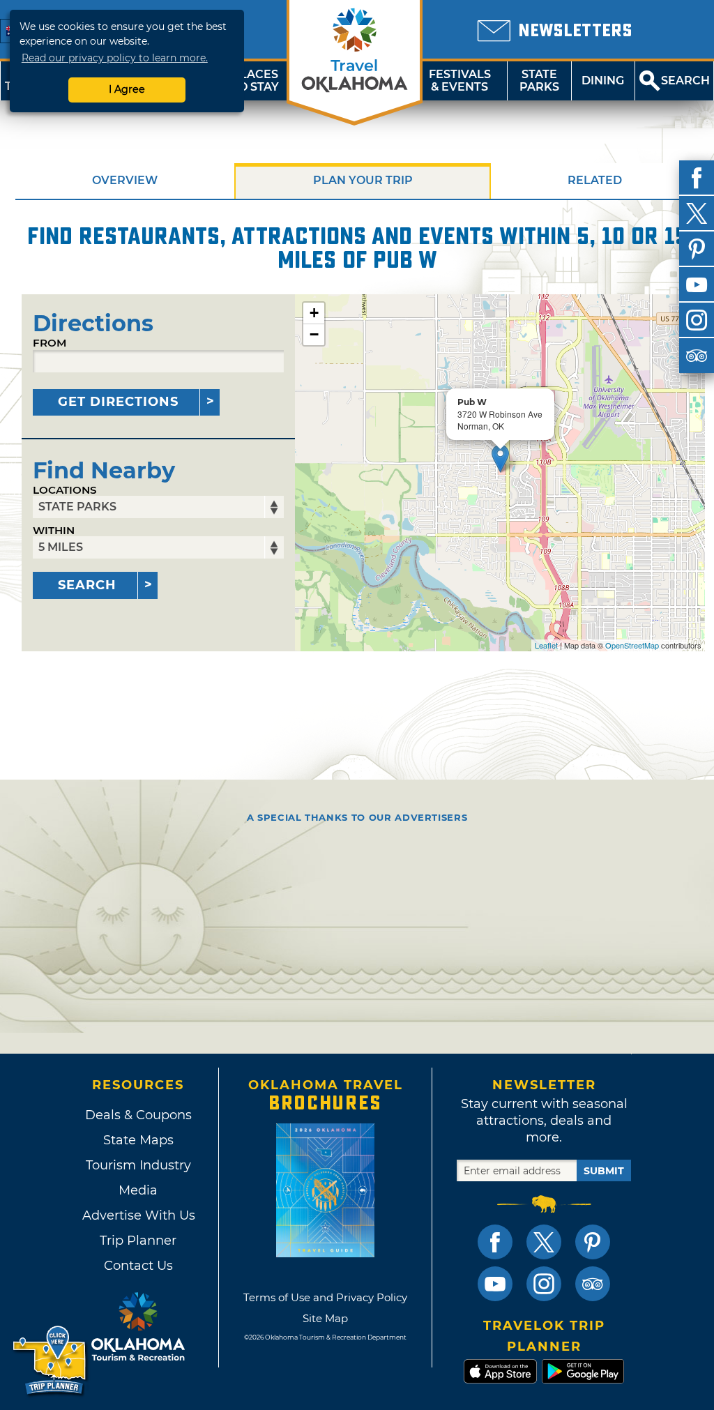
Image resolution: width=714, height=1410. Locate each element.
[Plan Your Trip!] (50, 1361)
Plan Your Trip (363, 180)
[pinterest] (696, 249)
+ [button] (314, 312)
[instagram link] (543, 1283)
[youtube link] (495, 1283)
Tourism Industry (138, 1165)
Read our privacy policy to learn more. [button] (115, 58)
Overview (125, 180)
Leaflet (546, 645)
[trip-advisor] (696, 355)
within (54, 530)
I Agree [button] (127, 89)
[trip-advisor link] (592, 1283)
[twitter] (696, 213)
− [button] (314, 334)
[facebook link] (495, 1242)
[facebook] (696, 177)
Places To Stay (255, 80)
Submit (604, 1171)
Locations (65, 490)
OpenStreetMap (632, 645)
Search (87, 585)
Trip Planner (138, 1240)
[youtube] (696, 284)
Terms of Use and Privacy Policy (325, 1297)
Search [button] (685, 80)
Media (138, 1190)
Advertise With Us (138, 1215)
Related (595, 180)
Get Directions (118, 401)
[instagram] (696, 320)
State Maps (138, 1140)
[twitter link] (543, 1242)
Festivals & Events (460, 80)
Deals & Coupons (138, 1115)
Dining (603, 80)
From (49, 343)
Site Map (325, 1318)
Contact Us (138, 1265)
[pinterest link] (592, 1242)
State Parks (539, 80)
